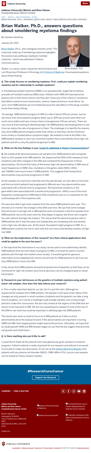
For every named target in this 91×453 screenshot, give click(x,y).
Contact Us (5, 431)
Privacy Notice (48, 448)
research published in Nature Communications (63, 148)
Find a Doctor (21, 391)
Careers (5, 391)
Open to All (38, 448)
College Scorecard (28, 448)
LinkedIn (84, 391)
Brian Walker (7, 48)
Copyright (57, 448)
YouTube (79, 391)
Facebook (68, 391)
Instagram (74, 391)
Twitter (63, 391)
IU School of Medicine (53, 72)
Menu (85, 3)
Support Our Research (45, 377)
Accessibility (16, 448)
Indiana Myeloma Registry (69, 349)
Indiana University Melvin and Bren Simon (25, 11)
